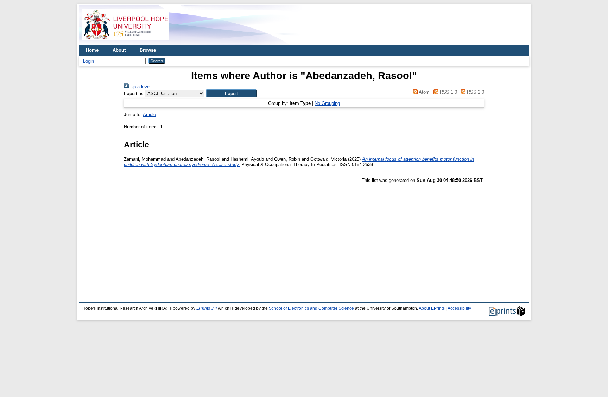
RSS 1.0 (447, 92)
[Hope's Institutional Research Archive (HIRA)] (125, 42)
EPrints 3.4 (206, 308)
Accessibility (459, 308)
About (119, 50)
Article (149, 114)
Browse (148, 50)
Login (88, 61)
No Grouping (327, 103)
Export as (134, 93)
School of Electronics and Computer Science (311, 308)
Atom (424, 92)
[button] (231, 93)
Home (92, 50)
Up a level (140, 86)
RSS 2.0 (475, 92)
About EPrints (432, 308)
